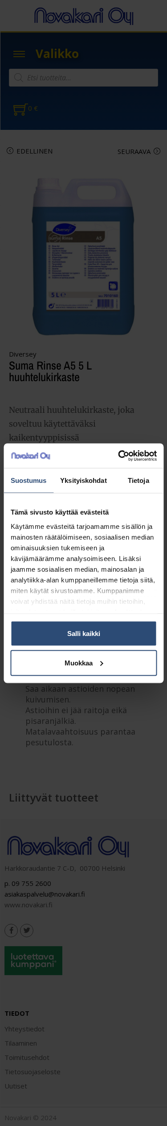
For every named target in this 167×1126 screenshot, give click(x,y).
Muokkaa (79, 662)
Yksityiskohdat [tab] (83, 480)
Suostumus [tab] (29, 480)
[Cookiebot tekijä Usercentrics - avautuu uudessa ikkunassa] (119, 455)
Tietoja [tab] (138, 480)
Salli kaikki (83, 633)
